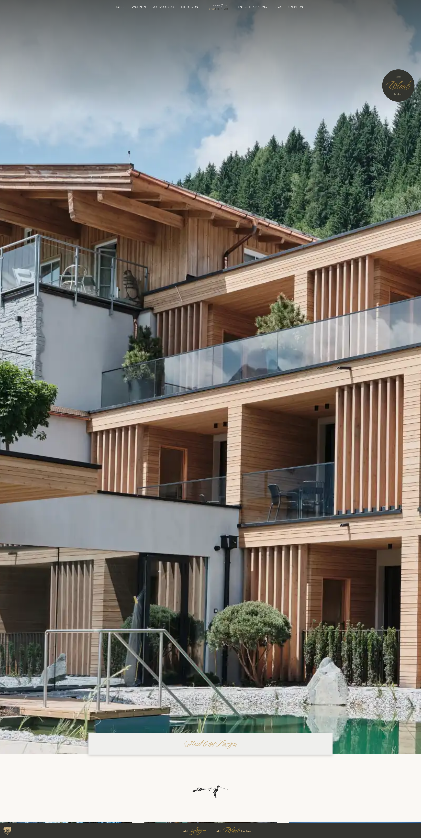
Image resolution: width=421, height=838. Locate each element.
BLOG (278, 7)
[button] (7, 831)
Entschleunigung (252, 7)
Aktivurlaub (163, 7)
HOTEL (119, 7)
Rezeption (295, 7)
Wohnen (139, 7)
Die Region (189, 7)
